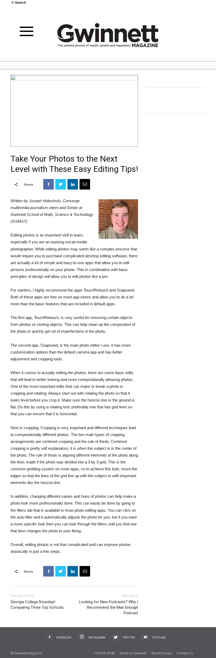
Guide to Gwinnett (133, 653)
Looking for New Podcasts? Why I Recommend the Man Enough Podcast (108, 607)
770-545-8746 (104, 653)
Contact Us (184, 653)
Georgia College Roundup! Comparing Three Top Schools (37, 604)
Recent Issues (161, 653)
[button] (57, 3)
